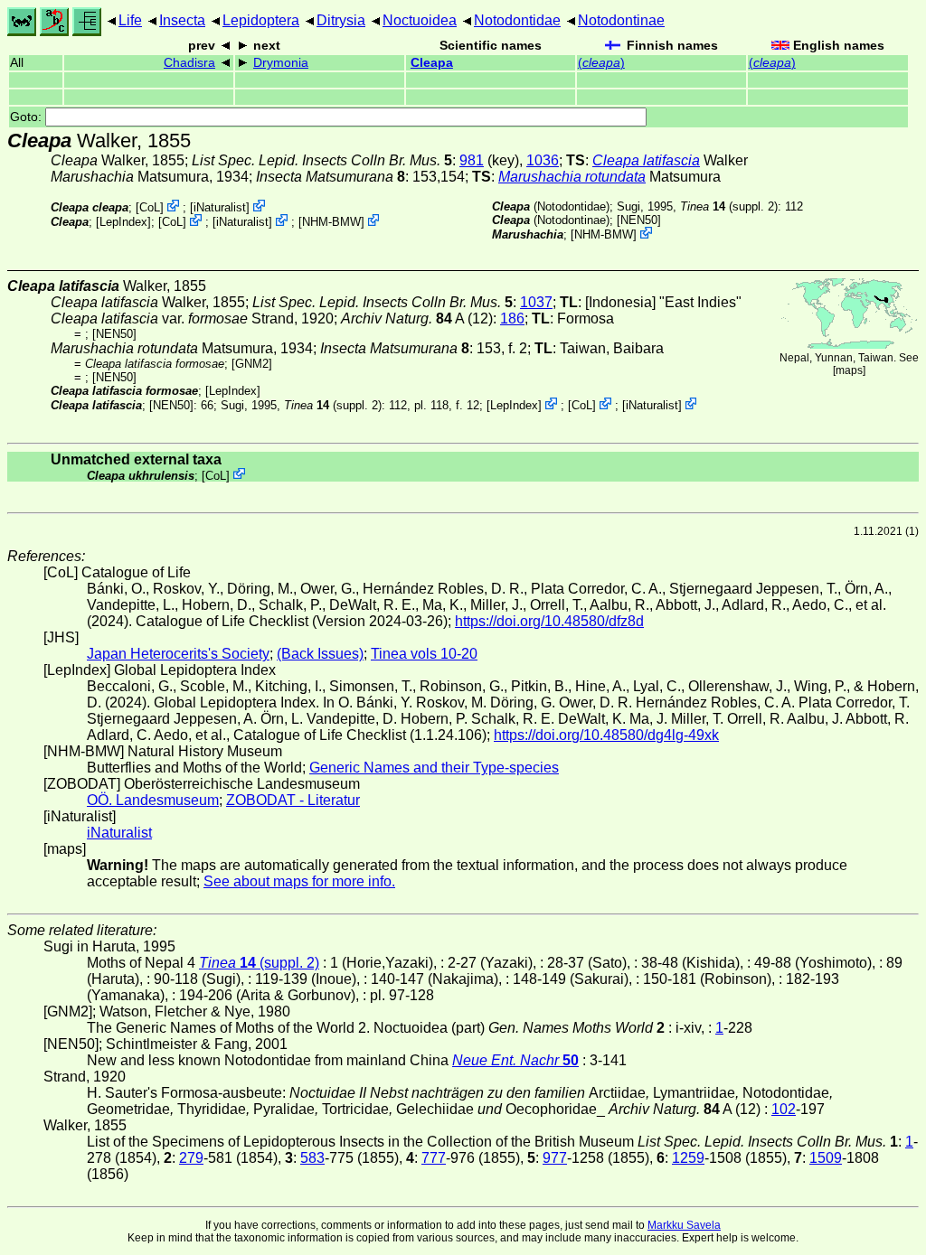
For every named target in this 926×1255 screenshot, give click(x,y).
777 (433, 1158)
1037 (536, 302)
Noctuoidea (420, 20)
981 (471, 160)
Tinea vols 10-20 (424, 653)
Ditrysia (341, 20)
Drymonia (280, 63)
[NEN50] (639, 220)
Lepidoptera (260, 20)
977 (555, 1158)
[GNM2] (252, 363)
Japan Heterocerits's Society (178, 653)
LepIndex (123, 222)
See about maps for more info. (299, 881)
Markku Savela (684, 1225)
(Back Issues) (320, 653)
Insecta (182, 20)
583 (312, 1158)
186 (512, 318)
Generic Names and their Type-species (434, 767)
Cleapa (432, 63)
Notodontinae (621, 20)
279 (191, 1158)
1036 (542, 160)
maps (849, 370)
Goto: (27, 117)
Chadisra (189, 63)
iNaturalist (220, 207)
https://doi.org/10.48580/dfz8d (549, 621)
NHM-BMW (331, 222)
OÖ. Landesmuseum (153, 800)
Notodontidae (517, 20)
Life (130, 20)
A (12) (417, 318)
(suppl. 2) (729, 206)
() (601, 63)
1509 (825, 1158)
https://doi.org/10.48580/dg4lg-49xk (606, 735)
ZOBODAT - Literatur (293, 800)
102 (783, 1109)
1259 (688, 1158)
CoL (149, 207)
